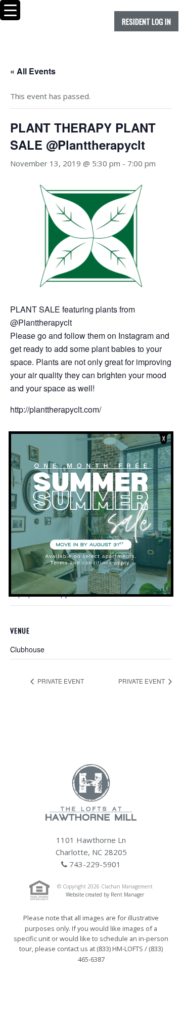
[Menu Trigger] (10, 10)
